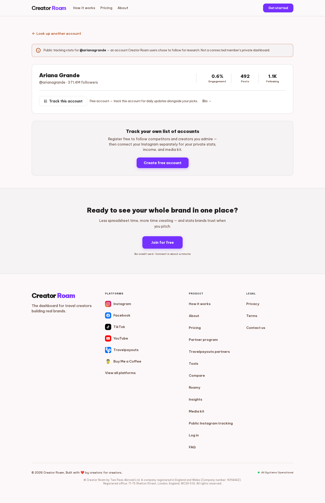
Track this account (63, 101)
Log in (194, 435)
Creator (49, 8)
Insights (195, 399)
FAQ (192, 447)
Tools (193, 363)
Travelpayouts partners (209, 351)
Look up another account (56, 33)
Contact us (255, 328)
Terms (251, 316)
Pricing (106, 8)
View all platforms (120, 373)
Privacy (252, 304)
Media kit (196, 411)
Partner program (203, 340)
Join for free (162, 242)
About (123, 8)
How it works (84, 8)
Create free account (163, 163)
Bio (207, 101)
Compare (197, 375)
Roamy (194, 387)
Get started (278, 8)
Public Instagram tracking (211, 423)
